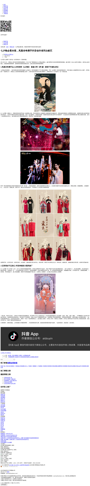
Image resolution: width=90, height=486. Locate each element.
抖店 (2, 430)
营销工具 (5, 9)
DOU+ (26, 366)
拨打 (8, 471)
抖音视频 (65, 366)
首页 (4, 4)
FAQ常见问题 (8, 436)
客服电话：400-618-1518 (7, 433)
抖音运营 (69, 366)
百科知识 (14, 436)
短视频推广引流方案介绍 (10, 380)
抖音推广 (12, 366)
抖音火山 (3, 413)
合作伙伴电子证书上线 (9, 383)
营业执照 (27, 465)
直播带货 (60, 366)
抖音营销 (49, 366)
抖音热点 (8, 352)
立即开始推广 (4, 484)
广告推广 (30, 366)
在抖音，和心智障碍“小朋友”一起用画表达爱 (19, 355)
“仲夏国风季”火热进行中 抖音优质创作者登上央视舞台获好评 (23, 356)
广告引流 (7, 366)
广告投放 (17, 366)
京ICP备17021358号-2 (14, 465)
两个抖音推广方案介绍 (9, 379)
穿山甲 (2, 407)
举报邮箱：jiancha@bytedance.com (9, 435)
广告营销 (44, 366)
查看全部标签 (12, 363)
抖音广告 (3, 366)
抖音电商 (84, 366)
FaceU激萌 (3, 409)
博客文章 (12, 46)
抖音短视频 (55, 366)
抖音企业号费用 (8, 382)
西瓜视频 (3, 406)
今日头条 (3, 404)
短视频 (74, 366)
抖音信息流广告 (8, 377)
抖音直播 (22, 366)
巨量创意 (3, 419)
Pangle (2, 426)
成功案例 (5, 10)
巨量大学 (5, 12)
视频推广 (35, 366)
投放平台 (3, 417)
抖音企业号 (79, 366)
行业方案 (5, 7)
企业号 (2, 422)
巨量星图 (3, 429)
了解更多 (5, 13)
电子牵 (2, 425)
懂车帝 (2, 414)
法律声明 (22, 465)
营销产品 (5, 6)
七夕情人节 (3, 352)
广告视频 (39, 366)
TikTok (2, 412)
